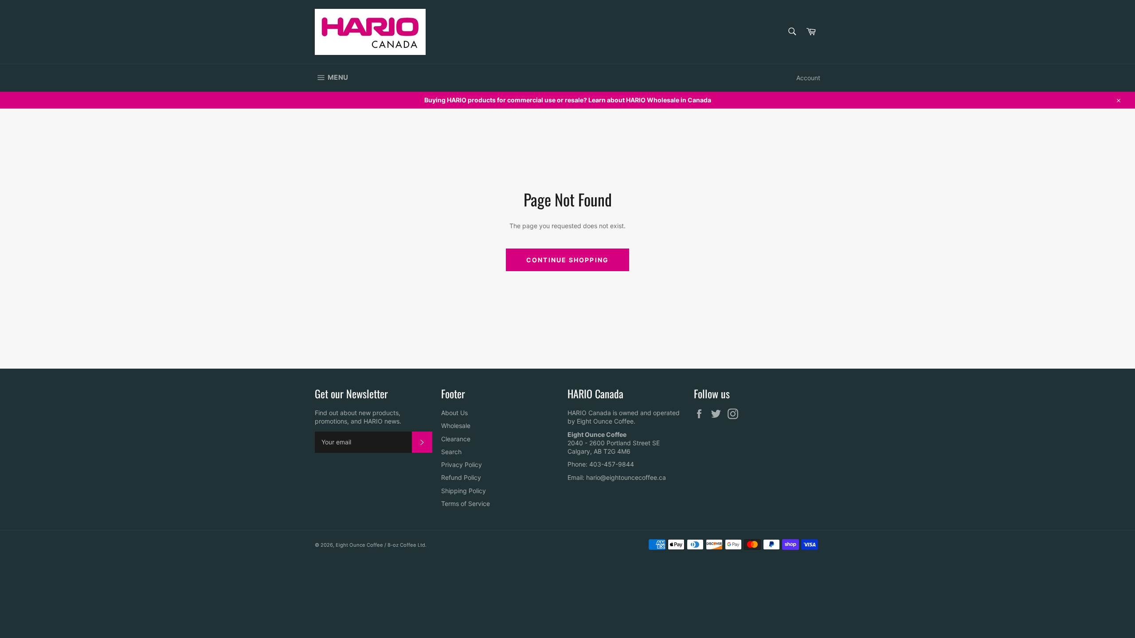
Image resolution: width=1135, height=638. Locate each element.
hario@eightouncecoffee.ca (626, 477)
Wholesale (455, 425)
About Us (454, 412)
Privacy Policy (461, 464)
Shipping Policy (463, 490)
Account (808, 78)
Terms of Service (465, 503)
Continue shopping (567, 260)
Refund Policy (461, 477)
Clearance (455, 439)
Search (451, 451)
